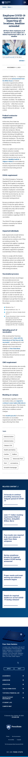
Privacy (7, 736)
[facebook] (6, 663)
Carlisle (6, 454)
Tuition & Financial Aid (10, 693)
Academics (6, 676)
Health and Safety (10, 450)
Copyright (19, 739)
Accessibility (11, 739)
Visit (19, 668)
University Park (18, 458)
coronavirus (14, 463)
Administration (8, 436)
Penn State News (15, 348)
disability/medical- (14, 159)
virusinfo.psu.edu (9, 57)
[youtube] (22, 663)
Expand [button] (21, 60)
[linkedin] (14, 663)
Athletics (6, 684)
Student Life (7, 702)
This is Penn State (9, 688)
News (9, 7)
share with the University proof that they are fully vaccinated (12, 340)
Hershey (6, 458)
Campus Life (8, 445)
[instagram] (10, 663)
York (5, 463)
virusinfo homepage (10, 467)
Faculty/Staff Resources (7, 698)
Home (4, 7)
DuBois (14, 454)
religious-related (7, 161)
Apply (9, 668)
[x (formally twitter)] (18, 663)
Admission (6, 680)
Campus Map (7, 706)
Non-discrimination (16, 736)
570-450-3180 (15, 717)
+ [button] (23, 676)
